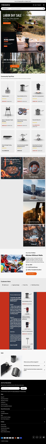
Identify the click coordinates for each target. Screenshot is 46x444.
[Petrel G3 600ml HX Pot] (23, 88)
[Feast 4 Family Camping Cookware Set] (23, 112)
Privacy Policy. (23, 391)
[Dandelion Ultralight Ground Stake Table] (27, 340)
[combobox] (23, 8)
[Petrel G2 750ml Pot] (38, 112)
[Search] (43, 8)
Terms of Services (16, 391)
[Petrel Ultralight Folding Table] (8, 137)
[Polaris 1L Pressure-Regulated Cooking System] (27, 310)
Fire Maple (6, 441)
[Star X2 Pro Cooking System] (38, 88)
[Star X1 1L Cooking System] (27, 326)
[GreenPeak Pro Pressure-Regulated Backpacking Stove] (38, 137)
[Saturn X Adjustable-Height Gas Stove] (8, 112)
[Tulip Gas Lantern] (8, 88)
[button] (4, 98)
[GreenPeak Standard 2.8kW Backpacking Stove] (23, 137)
